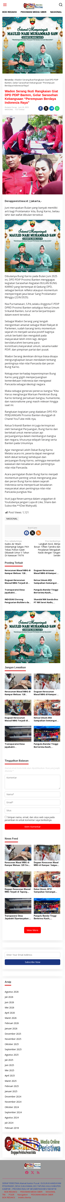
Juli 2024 (9, 1122)
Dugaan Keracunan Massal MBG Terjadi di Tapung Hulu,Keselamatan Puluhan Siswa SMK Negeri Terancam (16, 581)
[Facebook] (26, 532)
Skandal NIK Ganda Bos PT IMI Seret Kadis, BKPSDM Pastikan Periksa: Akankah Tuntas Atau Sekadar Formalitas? (47, 601)
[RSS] (38, 532)
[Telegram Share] (51, 108)
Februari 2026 (12, 1023)
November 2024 (13, 1101)
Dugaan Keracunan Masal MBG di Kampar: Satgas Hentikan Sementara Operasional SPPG (46, 572)
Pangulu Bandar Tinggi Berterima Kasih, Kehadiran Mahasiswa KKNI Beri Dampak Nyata (46, 591)
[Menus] (4, 4)
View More (32, 930)
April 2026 (10, 1012)
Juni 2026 (9, 1002)
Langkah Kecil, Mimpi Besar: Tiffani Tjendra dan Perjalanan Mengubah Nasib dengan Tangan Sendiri (47, 548)
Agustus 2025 (12, 1054)
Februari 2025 (12, 1086)
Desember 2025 (13, 1033)
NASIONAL (9, 109)
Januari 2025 (11, 1091)
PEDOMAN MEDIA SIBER (31, 1191)
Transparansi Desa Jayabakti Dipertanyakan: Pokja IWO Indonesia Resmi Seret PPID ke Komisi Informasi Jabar (16, 591)
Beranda (9, 79)
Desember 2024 (13, 1096)
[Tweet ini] (46, 108)
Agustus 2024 (12, 1117)
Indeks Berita (24, 1197)
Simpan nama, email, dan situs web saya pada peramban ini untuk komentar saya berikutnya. (30, 819)
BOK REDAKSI (10, 1191)
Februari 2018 (12, 1127)
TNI (3, 1194)
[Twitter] (32, 532)
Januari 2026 (11, 1028)
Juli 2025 (9, 1059)
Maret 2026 (11, 1017)
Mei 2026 (9, 1007)
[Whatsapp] (57, 108)
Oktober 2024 (12, 1107)
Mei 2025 (9, 1070)
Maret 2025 (11, 1080)
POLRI (11, 1194)
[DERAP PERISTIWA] (33, 6)
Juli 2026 (9, 996)
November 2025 (13, 1038)
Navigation (23, 1194)
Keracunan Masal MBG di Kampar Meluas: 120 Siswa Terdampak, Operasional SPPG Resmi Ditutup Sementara (18, 572)
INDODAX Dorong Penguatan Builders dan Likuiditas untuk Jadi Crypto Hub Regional (17, 601)
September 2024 (13, 1112)
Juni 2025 (9, 1065)
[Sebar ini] (40, 108)
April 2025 (10, 1075)
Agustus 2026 (12, 991)
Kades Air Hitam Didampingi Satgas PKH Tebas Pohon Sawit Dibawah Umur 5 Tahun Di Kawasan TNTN (17, 548)
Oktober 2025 (12, 1044)
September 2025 (13, 1049)
